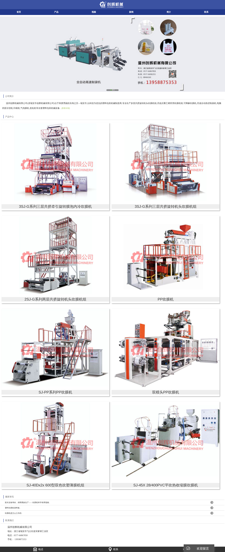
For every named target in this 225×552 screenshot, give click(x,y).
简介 (169, 12)
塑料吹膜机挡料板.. (13, 508)
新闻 (131, 12)
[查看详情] (66, 108)
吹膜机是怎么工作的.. (13, 513)
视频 (94, 12)
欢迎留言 (203, 548)
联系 (206, 12)
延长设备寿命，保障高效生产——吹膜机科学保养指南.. (27, 502)
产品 (56, 12)
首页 (19, 12)
